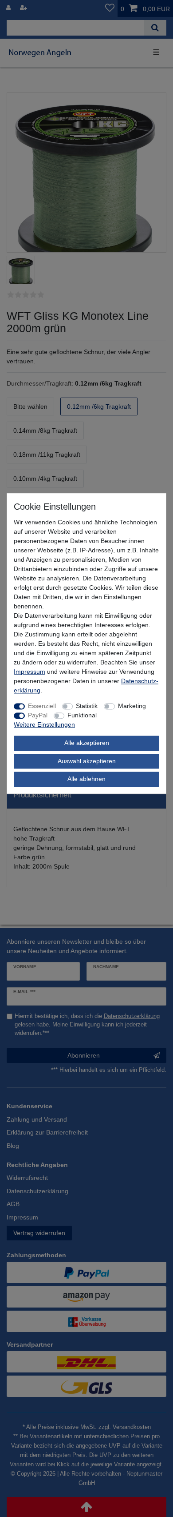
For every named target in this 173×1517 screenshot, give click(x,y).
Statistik (87, 706)
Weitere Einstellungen (44, 724)
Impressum (29, 672)
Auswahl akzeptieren (87, 761)
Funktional (82, 715)
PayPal (37, 715)
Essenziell (42, 706)
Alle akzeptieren (86, 743)
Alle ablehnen (86, 779)
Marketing (132, 706)
